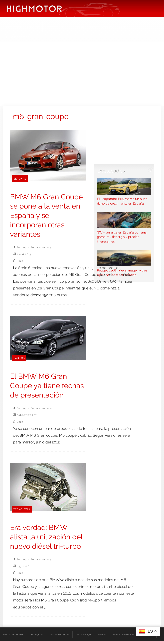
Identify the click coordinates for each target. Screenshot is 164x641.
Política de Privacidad (124, 634)
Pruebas (33, 27)
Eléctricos (13, 27)
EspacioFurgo (84, 634)
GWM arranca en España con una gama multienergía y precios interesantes (122, 237)
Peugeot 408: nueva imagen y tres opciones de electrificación (122, 272)
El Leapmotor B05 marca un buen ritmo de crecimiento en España (122, 201)
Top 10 (79, 27)
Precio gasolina (101, 27)
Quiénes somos (17, 37)
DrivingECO (37, 634)
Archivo (102, 634)
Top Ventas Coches (59, 634)
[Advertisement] (82, 74)
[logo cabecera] (34, 8)
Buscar (124, 27)
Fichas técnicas (57, 27)
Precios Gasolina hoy (13, 634)
